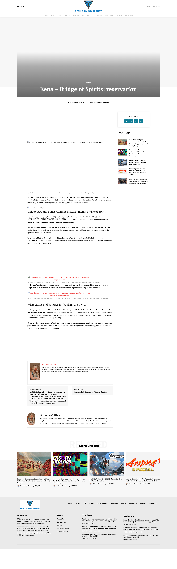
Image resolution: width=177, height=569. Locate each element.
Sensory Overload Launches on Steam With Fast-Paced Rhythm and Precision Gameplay (138, 153)
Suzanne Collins (78, 102)
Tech (83, 523)
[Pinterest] (136, 121)
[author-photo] (18, 486)
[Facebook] (126, 121)
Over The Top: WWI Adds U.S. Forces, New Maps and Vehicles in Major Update (138, 181)
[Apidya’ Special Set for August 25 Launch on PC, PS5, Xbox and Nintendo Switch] (122, 171)
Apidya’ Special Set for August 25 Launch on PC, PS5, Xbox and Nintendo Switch (137, 172)
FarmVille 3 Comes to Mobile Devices (91, 392)
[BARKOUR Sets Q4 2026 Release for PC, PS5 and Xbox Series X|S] (122, 162)
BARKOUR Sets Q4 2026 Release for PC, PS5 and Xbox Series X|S (137, 162)
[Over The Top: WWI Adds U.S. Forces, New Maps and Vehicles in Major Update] (122, 181)
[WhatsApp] (141, 121)
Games (84, 538)
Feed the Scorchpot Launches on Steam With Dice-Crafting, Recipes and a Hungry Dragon (139, 143)
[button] (21, 6)
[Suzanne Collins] (32, 418)
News (88, 82)
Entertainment (87, 531)
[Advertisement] (70, 126)
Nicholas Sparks (25, 486)
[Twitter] (131, 121)
